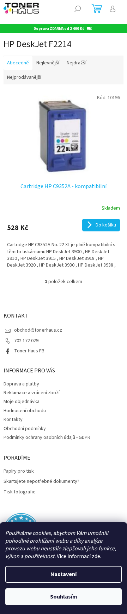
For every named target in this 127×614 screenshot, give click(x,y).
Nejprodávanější (24, 77)
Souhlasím (63, 597)
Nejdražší (76, 62)
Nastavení (63, 574)
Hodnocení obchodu (25, 410)
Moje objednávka (22, 401)
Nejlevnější (47, 62)
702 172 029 (26, 340)
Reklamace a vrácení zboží (32, 392)
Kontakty (13, 419)
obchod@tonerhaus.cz (38, 330)
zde (96, 556)
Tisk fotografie (20, 492)
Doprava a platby (21, 384)
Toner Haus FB (29, 350)
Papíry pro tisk (19, 471)
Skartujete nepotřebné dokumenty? (41, 481)
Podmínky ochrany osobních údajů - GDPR (47, 437)
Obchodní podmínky (25, 428)
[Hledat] (78, 9)
